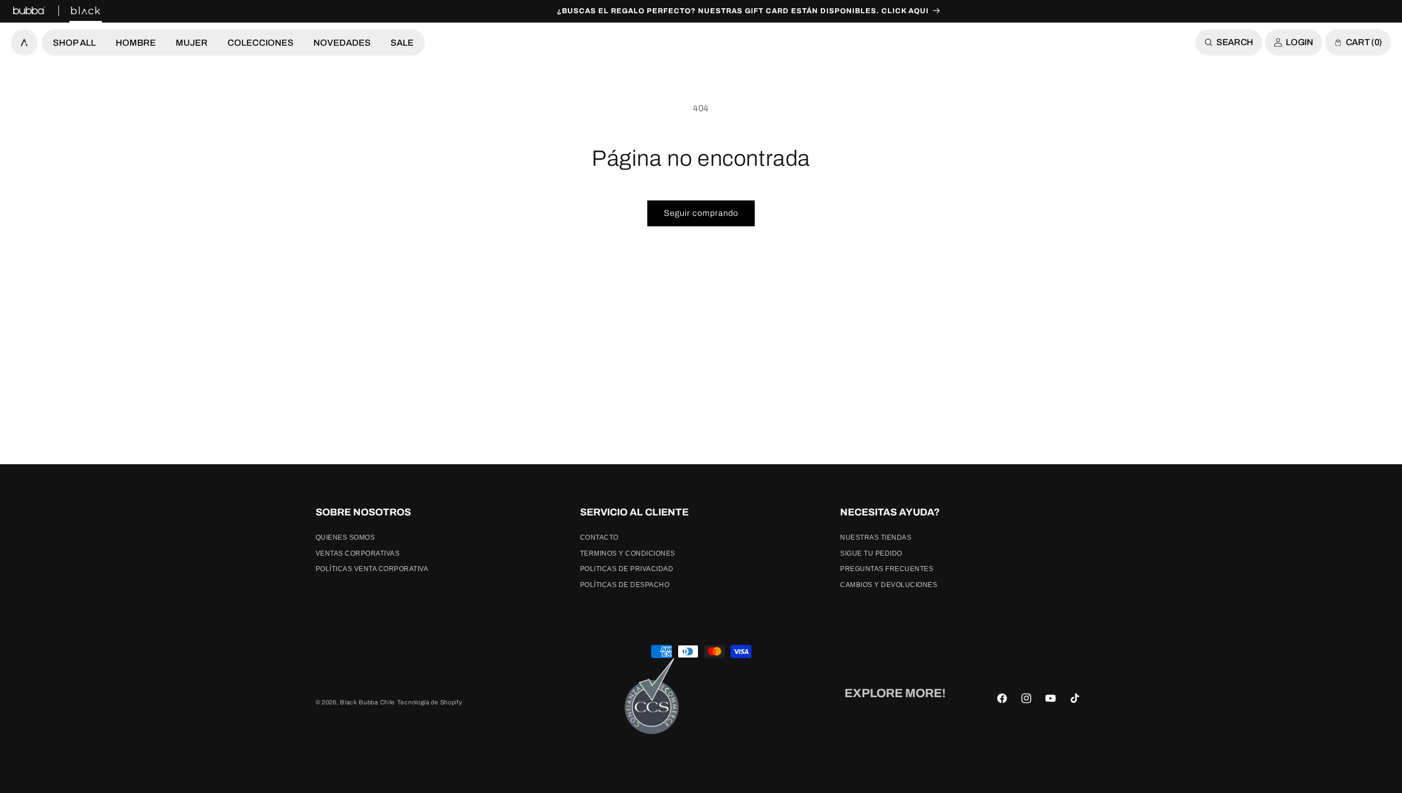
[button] (74, 42)
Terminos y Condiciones (627, 553)
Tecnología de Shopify (429, 702)
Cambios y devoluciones (888, 585)
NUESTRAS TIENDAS (875, 537)
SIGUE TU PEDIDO (871, 553)
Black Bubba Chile (367, 702)
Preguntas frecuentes (886, 569)
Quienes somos (345, 537)
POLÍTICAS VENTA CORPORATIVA (372, 569)
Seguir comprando (701, 213)
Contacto (599, 537)
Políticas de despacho (625, 585)
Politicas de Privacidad (627, 569)
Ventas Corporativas (358, 553)
